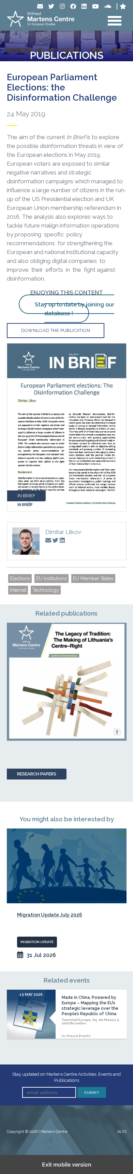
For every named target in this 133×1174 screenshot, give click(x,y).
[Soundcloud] (107, 6)
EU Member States (93, 578)
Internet (18, 590)
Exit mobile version (66, 1164)
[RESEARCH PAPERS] (67, 682)
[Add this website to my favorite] (123, 6)
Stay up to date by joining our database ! (74, 309)
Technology (45, 590)
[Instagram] (62, 6)
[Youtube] (95, 6)
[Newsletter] (40, 6)
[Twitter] (51, 6)
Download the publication (55, 330)
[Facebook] (73, 6)
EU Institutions (51, 578)
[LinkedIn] (84, 6)
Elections (20, 578)
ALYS (122, 1131)
